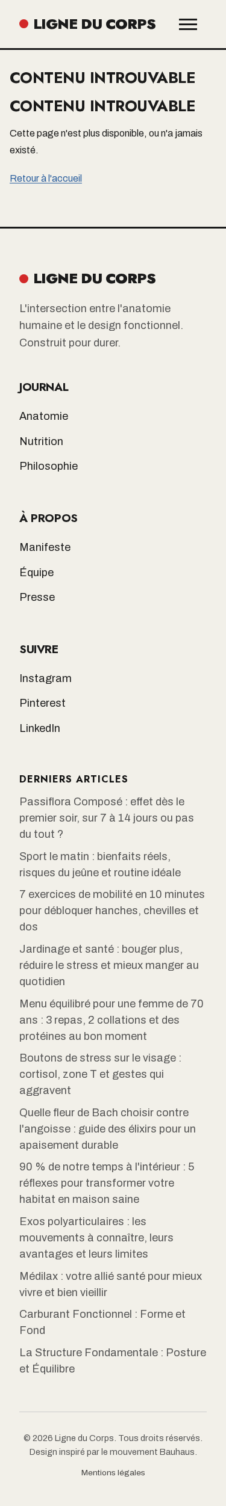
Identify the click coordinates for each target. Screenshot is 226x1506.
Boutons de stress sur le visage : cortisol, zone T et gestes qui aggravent (100, 1074)
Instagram (45, 678)
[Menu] (188, 24)
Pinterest (42, 703)
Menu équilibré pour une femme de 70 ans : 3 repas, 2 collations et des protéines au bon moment (111, 1020)
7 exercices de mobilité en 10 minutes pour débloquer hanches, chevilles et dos (112, 910)
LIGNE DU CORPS (94, 23)
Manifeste (45, 547)
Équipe (36, 573)
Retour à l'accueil (46, 178)
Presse (37, 597)
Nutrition (41, 441)
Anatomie (43, 416)
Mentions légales (113, 1472)
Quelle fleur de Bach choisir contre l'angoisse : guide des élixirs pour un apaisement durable (107, 1129)
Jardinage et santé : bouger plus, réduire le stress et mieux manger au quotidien (109, 965)
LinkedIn (39, 728)
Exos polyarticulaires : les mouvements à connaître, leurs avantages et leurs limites (96, 1238)
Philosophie (48, 466)
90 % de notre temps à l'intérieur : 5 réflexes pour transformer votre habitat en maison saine (106, 1183)
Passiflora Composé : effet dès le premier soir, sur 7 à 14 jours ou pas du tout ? (106, 818)
